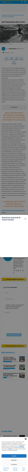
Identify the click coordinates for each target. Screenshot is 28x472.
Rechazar (14, 460)
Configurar (14, 464)
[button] (25, 439)
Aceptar (14, 456)
